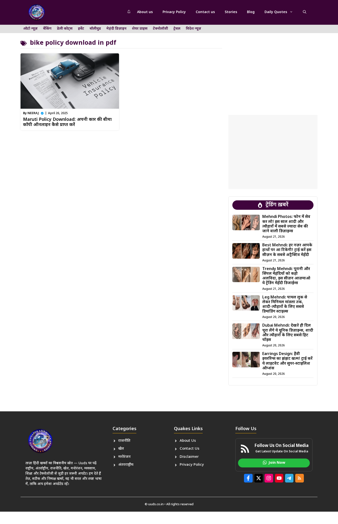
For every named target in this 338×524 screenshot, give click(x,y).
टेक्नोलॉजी (160, 28)
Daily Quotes (276, 12)
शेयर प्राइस (139, 28)
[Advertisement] (272, 65)
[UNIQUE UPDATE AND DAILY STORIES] (37, 12)
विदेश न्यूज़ (193, 28)
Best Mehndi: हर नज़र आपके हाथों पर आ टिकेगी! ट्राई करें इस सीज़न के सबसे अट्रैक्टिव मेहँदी (287, 250)
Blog (251, 12)
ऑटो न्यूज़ (30, 28)
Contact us (205, 12)
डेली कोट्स (64, 28)
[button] (304, 12)
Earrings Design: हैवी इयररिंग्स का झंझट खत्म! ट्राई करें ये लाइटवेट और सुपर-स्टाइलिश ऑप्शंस (287, 361)
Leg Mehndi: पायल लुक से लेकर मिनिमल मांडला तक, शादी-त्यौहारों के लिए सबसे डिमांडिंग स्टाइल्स (284, 304)
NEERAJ (33, 113)
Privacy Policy (174, 12)
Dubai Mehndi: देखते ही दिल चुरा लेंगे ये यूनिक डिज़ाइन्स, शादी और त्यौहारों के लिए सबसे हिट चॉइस (287, 333)
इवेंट (81, 28)
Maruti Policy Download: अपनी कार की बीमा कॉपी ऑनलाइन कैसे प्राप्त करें (67, 122)
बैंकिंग (47, 28)
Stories (231, 12)
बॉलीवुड (95, 28)
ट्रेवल (176, 28)
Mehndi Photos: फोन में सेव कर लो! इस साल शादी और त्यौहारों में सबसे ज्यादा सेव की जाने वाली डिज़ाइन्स (286, 224)
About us (145, 12)
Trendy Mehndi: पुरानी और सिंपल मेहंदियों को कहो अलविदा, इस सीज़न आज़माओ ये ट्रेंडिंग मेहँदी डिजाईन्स (286, 276)
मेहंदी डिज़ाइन (116, 28)
